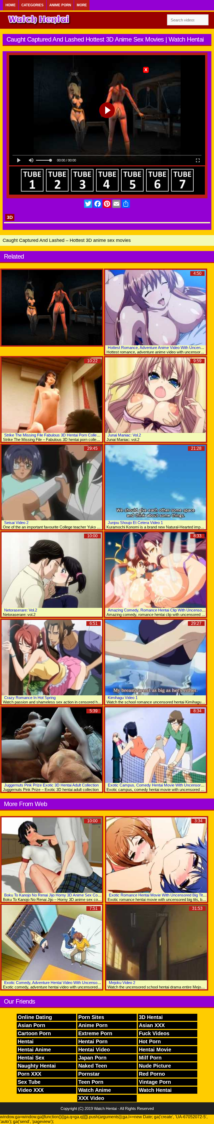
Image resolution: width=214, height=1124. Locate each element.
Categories (32, 5)
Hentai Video (94, 1049)
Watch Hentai (155, 1090)
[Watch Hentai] (39, 20)
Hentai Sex (31, 1058)
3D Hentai (151, 1017)
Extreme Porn (95, 1033)
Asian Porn (31, 1025)
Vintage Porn (155, 1082)
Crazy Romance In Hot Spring (30, 697)
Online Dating (35, 1017)
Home (10, 5)
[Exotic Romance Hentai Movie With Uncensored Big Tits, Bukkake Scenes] (156, 855)
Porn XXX (29, 1074)
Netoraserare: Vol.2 (20, 610)
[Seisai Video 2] (52, 482)
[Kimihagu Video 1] (155, 657)
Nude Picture (155, 1066)
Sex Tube (29, 1082)
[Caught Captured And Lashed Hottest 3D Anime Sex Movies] (52, 307)
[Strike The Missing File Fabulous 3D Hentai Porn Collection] (52, 395)
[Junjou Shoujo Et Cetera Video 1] (155, 482)
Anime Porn (60, 5)
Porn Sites (91, 1017)
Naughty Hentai (37, 1066)
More (82, 5)
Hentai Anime (34, 1049)
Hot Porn (150, 1041)
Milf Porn (150, 1058)
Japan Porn (92, 1058)
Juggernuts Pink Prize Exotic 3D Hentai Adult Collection (51, 785)
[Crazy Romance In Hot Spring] (52, 657)
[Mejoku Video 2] (156, 942)
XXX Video (91, 1098)
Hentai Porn (93, 1041)
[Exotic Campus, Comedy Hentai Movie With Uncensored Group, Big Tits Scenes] (155, 745)
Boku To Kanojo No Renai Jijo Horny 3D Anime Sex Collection (56, 895)
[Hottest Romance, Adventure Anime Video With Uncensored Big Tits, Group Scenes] (155, 307)
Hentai (26, 1041)
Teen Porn (90, 1082)
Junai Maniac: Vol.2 (124, 435)
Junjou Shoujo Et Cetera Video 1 (135, 522)
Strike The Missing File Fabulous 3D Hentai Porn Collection (54, 435)
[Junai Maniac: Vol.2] (155, 395)
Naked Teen (92, 1066)
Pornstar (89, 1074)
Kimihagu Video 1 (123, 697)
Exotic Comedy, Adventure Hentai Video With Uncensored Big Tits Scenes (67, 982)
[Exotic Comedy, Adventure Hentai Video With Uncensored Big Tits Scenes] (52, 942)
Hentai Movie (155, 1049)
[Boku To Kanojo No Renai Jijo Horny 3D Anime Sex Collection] (52, 855)
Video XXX (31, 1090)
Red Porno (152, 1074)
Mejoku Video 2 (122, 982)
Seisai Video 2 (16, 522)
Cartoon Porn (34, 1033)
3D (10, 217)
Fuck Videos (154, 1033)
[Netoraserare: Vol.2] (52, 570)
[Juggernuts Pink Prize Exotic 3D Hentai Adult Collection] (52, 745)
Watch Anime (94, 1090)
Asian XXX (152, 1025)
